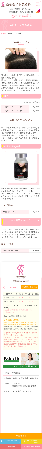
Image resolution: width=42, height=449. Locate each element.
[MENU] (38, 4)
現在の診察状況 (30, 287)
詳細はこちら (10, 312)
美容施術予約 (11, 446)
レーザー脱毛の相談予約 (32, 446)
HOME (3, 33)
